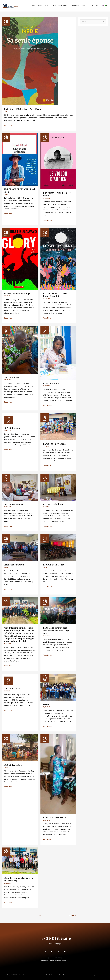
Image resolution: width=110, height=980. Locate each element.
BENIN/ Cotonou (12, 427)
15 (40, 915)
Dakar (46, 704)
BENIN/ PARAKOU (13, 764)
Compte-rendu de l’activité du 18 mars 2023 (19, 879)
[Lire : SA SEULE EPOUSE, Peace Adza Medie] (30, 61)
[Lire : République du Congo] (20, 548)
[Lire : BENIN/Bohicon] (20, 350)
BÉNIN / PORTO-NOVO (54, 817)
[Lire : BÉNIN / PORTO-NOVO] (58, 774)
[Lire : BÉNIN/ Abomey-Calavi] (58, 427)
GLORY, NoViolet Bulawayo (17, 293)
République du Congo (15, 564)
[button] (36, 6)
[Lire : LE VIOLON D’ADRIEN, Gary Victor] (58, 161)
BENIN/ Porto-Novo (13, 504)
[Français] (104, 6)
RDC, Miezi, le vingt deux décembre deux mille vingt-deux (56, 630)
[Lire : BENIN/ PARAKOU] (20, 748)
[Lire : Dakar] (58, 687)
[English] (103, 6)
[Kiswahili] (106, 6)
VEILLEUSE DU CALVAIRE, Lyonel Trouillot (56, 294)
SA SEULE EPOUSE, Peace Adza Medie (22, 108)
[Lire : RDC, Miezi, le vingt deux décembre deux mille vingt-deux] (58, 611)
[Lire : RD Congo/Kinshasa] (58, 487)
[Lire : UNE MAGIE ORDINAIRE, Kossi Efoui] (20, 159)
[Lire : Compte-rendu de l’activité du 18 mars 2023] (20, 861)
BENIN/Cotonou (51, 383)
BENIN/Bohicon (12, 377)
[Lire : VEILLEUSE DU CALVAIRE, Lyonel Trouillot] (58, 259)
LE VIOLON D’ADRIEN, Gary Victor (57, 194)
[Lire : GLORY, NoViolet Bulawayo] (20, 259)
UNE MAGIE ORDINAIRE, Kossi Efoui (19, 190)
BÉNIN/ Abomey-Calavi (54, 443)
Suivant (72, 915)
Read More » (8, 125)
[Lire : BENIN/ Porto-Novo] (20, 487)
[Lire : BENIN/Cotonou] (58, 353)
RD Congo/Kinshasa (53, 504)
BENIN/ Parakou (12, 688)
